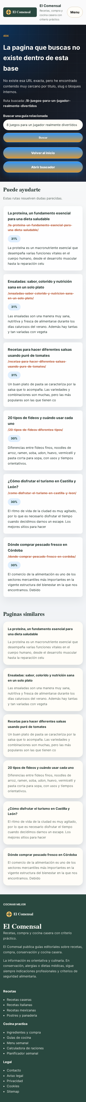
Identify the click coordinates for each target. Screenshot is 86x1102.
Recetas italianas (19, 1005)
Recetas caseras (19, 1000)
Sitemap (13, 1091)
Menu (74, 12)
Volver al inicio (43, 153)
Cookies (13, 1086)
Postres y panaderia (22, 1015)
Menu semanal (17, 1043)
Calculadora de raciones (25, 1048)
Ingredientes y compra (24, 1032)
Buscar (43, 137)
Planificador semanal (22, 1053)
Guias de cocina (19, 1038)
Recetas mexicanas (21, 1010)
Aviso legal (15, 1076)
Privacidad (15, 1081)
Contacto (14, 1070)
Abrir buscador (43, 167)
